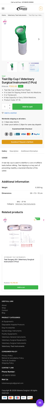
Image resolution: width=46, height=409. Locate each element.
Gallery (4, 151)
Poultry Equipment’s (9, 334)
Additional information (29, 151)
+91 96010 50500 (9, 375)
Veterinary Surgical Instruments (14, 343)
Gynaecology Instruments (11, 331)
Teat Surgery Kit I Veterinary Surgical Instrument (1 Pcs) (19, 260)
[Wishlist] (34, 220)
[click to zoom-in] (22, 39)
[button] (40, 8)
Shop (4, 308)
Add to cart (27, 106)
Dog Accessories (8, 328)
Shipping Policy (8, 363)
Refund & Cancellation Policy (13, 358)
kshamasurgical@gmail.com (12, 383)
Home (4, 15)
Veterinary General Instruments (14, 337)
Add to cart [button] (21, 287)
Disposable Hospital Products (13, 325)
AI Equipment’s (7, 321)
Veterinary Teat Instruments (17, 15)
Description (14, 151)
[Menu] (5, 8)
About (4, 305)
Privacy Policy (7, 355)
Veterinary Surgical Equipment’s (14, 340)
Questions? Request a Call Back (22, 142)
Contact (5, 310)
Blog (3, 313)
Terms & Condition (9, 360)
